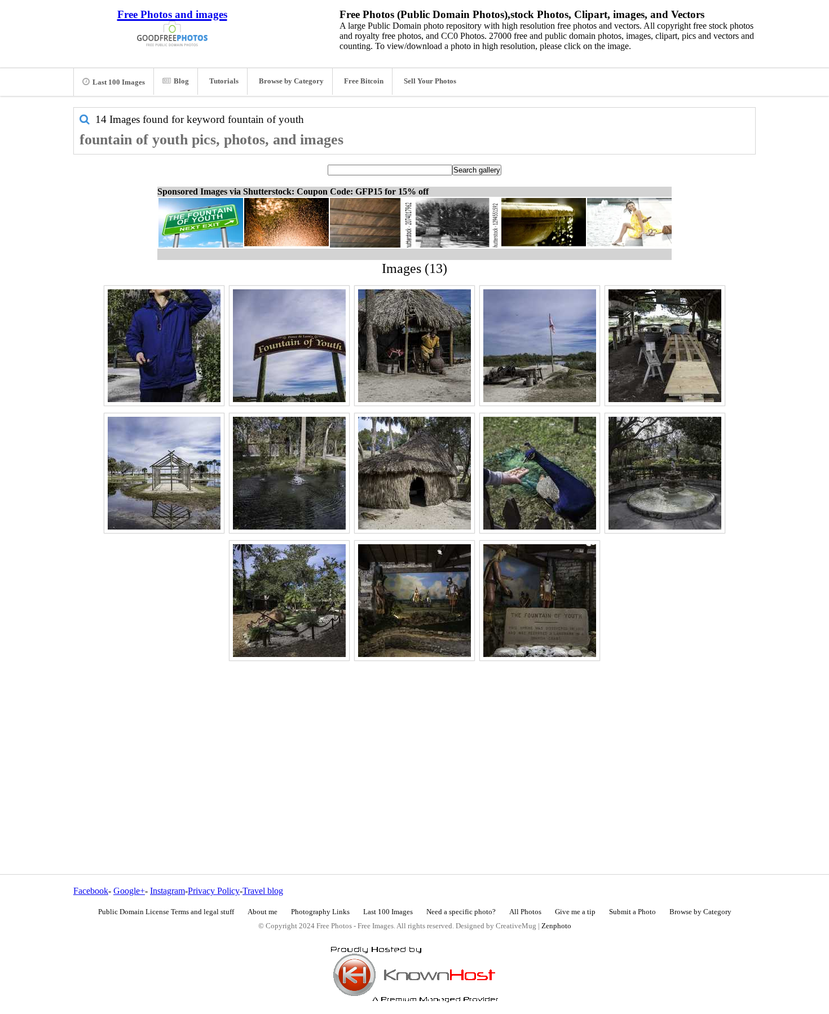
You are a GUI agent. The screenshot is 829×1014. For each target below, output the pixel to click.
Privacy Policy (214, 891)
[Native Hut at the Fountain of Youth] (414, 473)
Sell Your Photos (430, 81)
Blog (181, 81)
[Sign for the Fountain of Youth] (539, 600)
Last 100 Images (118, 82)
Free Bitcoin (363, 81)
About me (262, 912)
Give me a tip (575, 912)
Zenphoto (556, 926)
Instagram (167, 891)
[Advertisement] (414, 743)
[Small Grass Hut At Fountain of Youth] (414, 345)
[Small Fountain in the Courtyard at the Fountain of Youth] (665, 473)
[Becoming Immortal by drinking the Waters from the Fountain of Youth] (164, 345)
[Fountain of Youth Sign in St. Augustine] (289, 345)
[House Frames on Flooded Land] (164, 473)
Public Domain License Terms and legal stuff (166, 912)
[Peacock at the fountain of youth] (539, 473)
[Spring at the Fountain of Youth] (289, 473)
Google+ (129, 891)
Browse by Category (291, 81)
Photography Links (320, 912)
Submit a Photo (632, 912)
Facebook (90, 891)
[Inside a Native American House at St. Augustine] (665, 345)
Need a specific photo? (461, 912)
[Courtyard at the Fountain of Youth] (289, 600)
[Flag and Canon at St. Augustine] (539, 345)
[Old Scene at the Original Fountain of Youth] (414, 600)
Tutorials (224, 81)
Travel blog (262, 891)
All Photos (525, 912)
